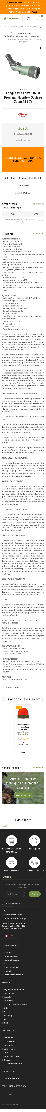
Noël (5, 1022)
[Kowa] (23, 114)
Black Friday (8, 1018)
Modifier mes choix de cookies (14, 978)
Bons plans (7, 1015)
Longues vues (35, 36)
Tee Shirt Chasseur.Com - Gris (33, 727)
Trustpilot (5, 829)
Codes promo (8, 1004)
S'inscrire (35, 897)
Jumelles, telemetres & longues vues (15, 36)
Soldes (6, 1011)
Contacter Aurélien (23, 798)
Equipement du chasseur (24, 33)
